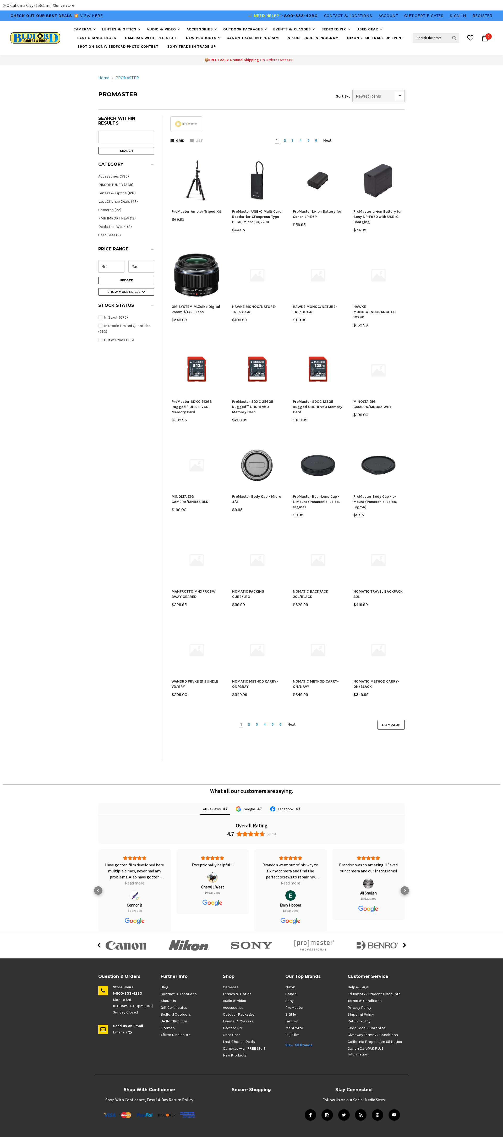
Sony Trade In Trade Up (191, 46)
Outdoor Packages (243, 29)
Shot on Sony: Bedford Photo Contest (117, 46)
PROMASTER (127, 77)
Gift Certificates (174, 1007)
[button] (126, 165)
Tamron (291, 1021)
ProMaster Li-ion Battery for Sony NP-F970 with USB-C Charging (377, 216)
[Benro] (377, 945)
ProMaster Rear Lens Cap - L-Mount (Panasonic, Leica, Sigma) (316, 501)
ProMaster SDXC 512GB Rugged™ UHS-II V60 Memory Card (192, 406)
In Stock (115, 317)
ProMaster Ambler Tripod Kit (196, 211)
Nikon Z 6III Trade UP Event (375, 38)
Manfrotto (294, 1028)
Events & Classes (292, 29)
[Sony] (251, 945)
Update (126, 280)
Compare (391, 725)
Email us (120, 1032)
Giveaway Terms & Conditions (373, 1035)
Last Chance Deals (96, 38)
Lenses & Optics (119, 29)
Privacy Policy (359, 1007)
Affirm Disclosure (175, 1035)
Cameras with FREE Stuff (151, 38)
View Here (91, 15)
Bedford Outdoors (176, 1014)
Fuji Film (292, 1035)
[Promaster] (314, 945)
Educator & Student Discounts (374, 994)
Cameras (82, 29)
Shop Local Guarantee (366, 1028)
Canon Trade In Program (253, 38)
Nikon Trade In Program (313, 38)
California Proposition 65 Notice (375, 1041)
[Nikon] (188, 945)
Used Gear (367, 29)
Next (327, 140)
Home (103, 77)
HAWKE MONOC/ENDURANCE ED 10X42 (374, 311)
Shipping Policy (361, 1014)
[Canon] (125, 945)
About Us (168, 1001)
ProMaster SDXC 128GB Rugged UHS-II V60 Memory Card (317, 406)
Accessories (200, 29)
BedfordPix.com (174, 1021)
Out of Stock (118, 340)
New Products (201, 38)
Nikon (290, 987)
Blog (164, 987)
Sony (289, 1001)
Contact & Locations (348, 15)
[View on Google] (134, 895)
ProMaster (294, 1007)
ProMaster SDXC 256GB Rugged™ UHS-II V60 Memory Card (253, 406)
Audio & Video (161, 29)
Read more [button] (134, 883)
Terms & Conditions (365, 1001)
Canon (291, 994)
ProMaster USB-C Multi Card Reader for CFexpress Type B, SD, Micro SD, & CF (257, 216)
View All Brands (299, 1045)
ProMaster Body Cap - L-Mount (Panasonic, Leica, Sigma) (375, 501)
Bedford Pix (333, 29)
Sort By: (343, 96)
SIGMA (290, 1014)
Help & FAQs (358, 987)
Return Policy (359, 1021)
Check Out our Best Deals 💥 (45, 15)
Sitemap (168, 1028)
